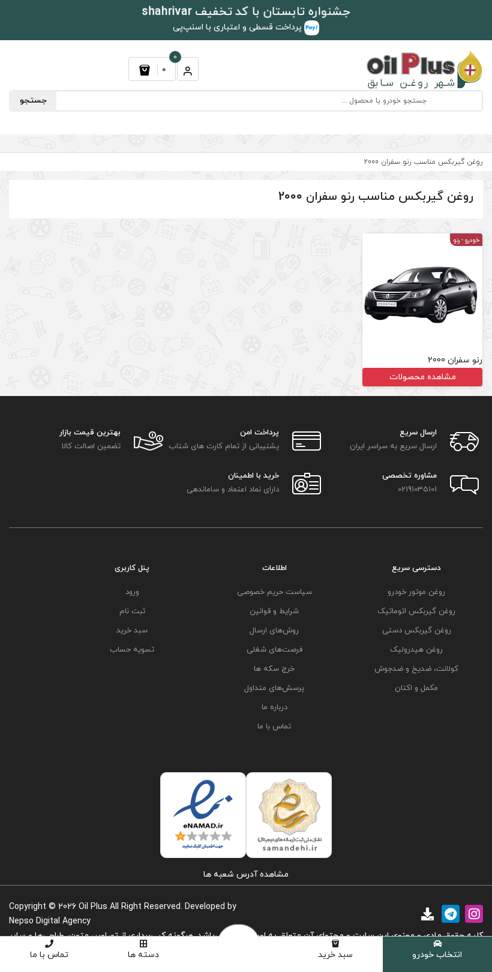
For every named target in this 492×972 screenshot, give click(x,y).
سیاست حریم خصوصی (274, 592)
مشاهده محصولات (422, 377)
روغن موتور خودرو (416, 592)
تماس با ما (49, 955)
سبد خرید (335, 955)
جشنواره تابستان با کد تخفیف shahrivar (246, 12)
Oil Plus (93, 907)
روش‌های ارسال (274, 630)
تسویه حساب (132, 649)
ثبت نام (132, 611)
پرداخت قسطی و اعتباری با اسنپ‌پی (238, 27)
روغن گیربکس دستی (416, 630)
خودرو (472, 240)
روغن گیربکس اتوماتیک (416, 611)
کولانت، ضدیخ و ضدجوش (416, 669)
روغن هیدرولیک (416, 649)
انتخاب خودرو (437, 955)
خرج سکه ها (274, 669)
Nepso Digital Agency (50, 921)
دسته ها (143, 955)
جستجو (33, 100)
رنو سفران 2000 (455, 360)
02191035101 (417, 489)
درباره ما (274, 707)
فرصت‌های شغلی (274, 649)
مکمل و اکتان (416, 688)
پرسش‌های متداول (274, 688)
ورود (132, 592)
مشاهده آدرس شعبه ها (246, 874)
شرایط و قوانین (274, 611)
